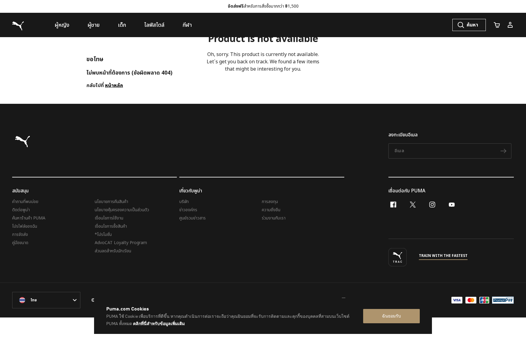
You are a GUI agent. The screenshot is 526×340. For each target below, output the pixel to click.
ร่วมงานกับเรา (274, 218)
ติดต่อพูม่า (21, 210)
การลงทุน (270, 201)
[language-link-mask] (46, 300)
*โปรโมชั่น (103, 234)
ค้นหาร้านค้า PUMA (28, 218)
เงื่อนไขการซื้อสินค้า (111, 226)
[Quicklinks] (510, 25)
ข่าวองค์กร (188, 210)
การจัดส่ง (20, 234)
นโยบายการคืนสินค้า (111, 201)
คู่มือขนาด (20, 243)
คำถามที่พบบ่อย (25, 201)
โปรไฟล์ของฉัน (24, 226)
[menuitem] (62, 25)
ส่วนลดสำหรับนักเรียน (113, 251)
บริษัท (184, 201)
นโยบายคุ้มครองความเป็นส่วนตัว (122, 210)
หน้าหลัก (114, 85)
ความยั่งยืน (271, 210)
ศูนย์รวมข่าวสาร (192, 218)
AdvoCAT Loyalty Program (121, 243)
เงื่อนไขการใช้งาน (109, 218)
